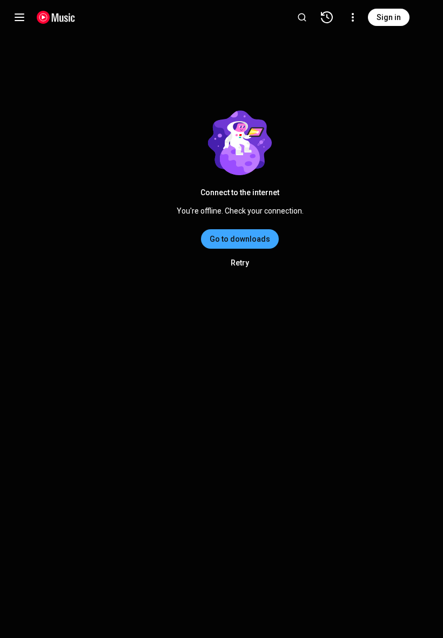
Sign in (389, 17)
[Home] (56, 17)
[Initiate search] (302, 17)
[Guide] (19, 17)
